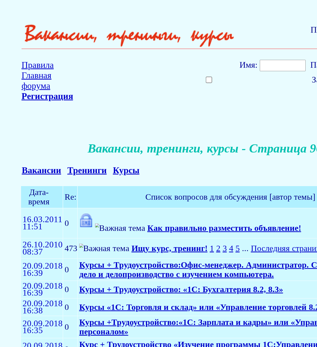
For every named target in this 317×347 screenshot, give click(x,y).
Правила (38, 65)
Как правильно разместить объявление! (224, 228)
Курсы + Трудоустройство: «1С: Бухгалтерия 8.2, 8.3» (181, 289)
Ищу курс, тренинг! (170, 248)
